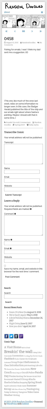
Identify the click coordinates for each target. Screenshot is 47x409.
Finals (40, 356)
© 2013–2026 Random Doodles (18, 402)
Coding (35, 352)
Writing (16, 395)
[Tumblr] (16, 336)
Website (8, 186)
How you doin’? (16, 326)
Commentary (25, 122)
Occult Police (28, 372)
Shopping (23, 382)
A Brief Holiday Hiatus (19, 318)
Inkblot (25, 404)
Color (39, 352)
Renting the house (24, 376)
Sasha (36, 125)
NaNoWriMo (25, 369)
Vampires (23, 392)
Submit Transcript (13, 195)
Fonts (17, 359)
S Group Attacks (28, 379)
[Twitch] (21, 336)
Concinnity (8, 356)
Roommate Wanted (12, 379)
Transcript (8, 142)
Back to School (26, 348)
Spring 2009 (20, 125)
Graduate (32, 359)
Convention (18, 355)
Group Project (17, 362)
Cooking (27, 356)
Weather (8, 395)
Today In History (11, 392)
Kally (31, 125)
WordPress (12, 404)
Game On (23, 359)
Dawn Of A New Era (18, 312)
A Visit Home (12, 347)
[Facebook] (6, 336)
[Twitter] (11, 336)
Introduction (17, 365)
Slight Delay (14, 323)
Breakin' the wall (12, 122)
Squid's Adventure (10, 386)
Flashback (9, 358)
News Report (16, 373)
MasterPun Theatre (13, 369)
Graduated (7, 362)
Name (7, 168)
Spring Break (35, 382)
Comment (10, 214)
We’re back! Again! (18, 315)
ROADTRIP (36, 376)
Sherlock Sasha (11, 382)
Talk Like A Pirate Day (19, 389)
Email (6, 177)
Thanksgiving (32, 389)
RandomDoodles (28, 43)
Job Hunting (29, 365)
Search (7, 293)
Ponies (12, 376)
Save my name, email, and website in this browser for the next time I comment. (23, 270)
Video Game (33, 392)
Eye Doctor (34, 356)
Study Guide (21, 386)
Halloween (30, 362)
